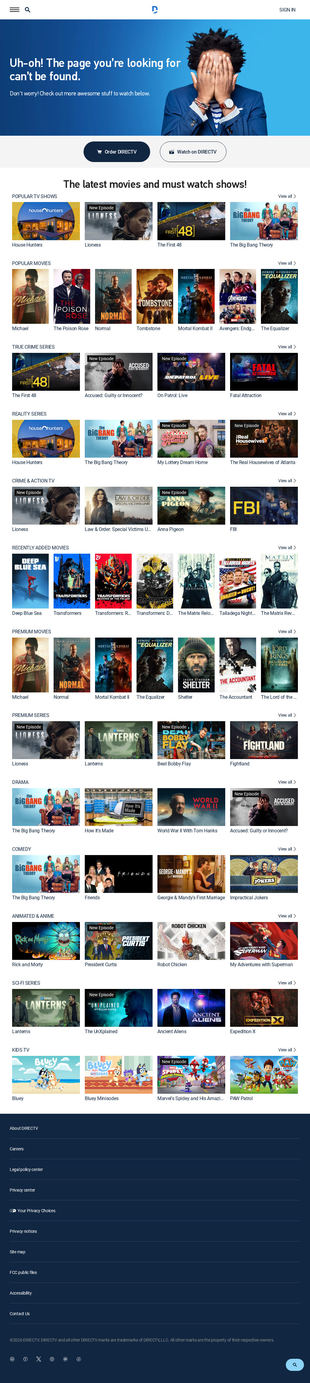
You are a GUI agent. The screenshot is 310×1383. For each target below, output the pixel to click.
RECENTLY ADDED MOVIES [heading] (40, 548)
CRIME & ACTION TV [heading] (33, 481)
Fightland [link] (239, 763)
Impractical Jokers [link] (249, 897)
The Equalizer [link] (275, 328)
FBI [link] (233, 529)
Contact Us (20, 1313)
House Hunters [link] (27, 244)
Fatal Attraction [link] (246, 395)
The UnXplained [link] (101, 1031)
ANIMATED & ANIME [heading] (33, 916)
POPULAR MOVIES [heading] (31, 263)
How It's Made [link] (99, 830)
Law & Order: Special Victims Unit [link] (119, 529)
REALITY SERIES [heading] (29, 414)
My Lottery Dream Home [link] (182, 462)
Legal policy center (26, 1169)
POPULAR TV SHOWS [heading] (34, 196)
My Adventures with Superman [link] (261, 964)
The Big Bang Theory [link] (251, 244)
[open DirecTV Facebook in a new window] (25, 1359)
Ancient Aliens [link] (171, 1031)
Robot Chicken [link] (172, 964)
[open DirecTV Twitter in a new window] (38, 1359)
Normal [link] (102, 328)
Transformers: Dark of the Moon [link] (169, 613)
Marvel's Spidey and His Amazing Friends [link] (199, 1098)
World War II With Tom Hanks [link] (187, 830)
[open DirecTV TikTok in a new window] (78, 1359)
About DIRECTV (24, 1128)
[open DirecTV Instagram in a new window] (52, 1359)
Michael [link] (20, 328)
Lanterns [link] (94, 763)
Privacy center (22, 1190)
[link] (46, 221)
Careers (17, 1149)
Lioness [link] (93, 244)
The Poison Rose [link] (71, 328)
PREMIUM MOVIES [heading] (31, 631)
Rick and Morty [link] (27, 964)
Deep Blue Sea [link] (27, 613)
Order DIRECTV (121, 151)
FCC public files (23, 1272)
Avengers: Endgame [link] (239, 328)
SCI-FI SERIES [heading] (26, 983)
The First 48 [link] (169, 244)
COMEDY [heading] (21, 849)
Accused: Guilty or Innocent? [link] (114, 395)
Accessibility (20, 1293)
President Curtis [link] (101, 964)
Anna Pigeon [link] (170, 529)
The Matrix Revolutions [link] (284, 613)
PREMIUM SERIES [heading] (30, 715)
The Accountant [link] (235, 696)
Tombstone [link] (148, 328)
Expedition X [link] (243, 1031)
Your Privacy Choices (36, 1210)
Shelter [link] (185, 696)
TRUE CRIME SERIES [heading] (33, 347)
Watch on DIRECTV (196, 151)
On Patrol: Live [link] (172, 395)
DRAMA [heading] (20, 782)
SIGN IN (287, 9)
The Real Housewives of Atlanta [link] (262, 462)
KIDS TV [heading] (20, 1050)
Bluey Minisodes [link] (101, 1098)
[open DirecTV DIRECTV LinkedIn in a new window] (12, 1359)
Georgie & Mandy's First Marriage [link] (191, 897)
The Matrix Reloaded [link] (199, 613)
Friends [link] (92, 897)
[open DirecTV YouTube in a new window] (65, 1359)
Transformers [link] (67, 613)
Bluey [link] (17, 1098)
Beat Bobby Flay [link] (174, 763)
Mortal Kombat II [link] (195, 328)
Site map (17, 1252)
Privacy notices (23, 1231)
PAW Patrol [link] (241, 1098)
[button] (14, 10)
